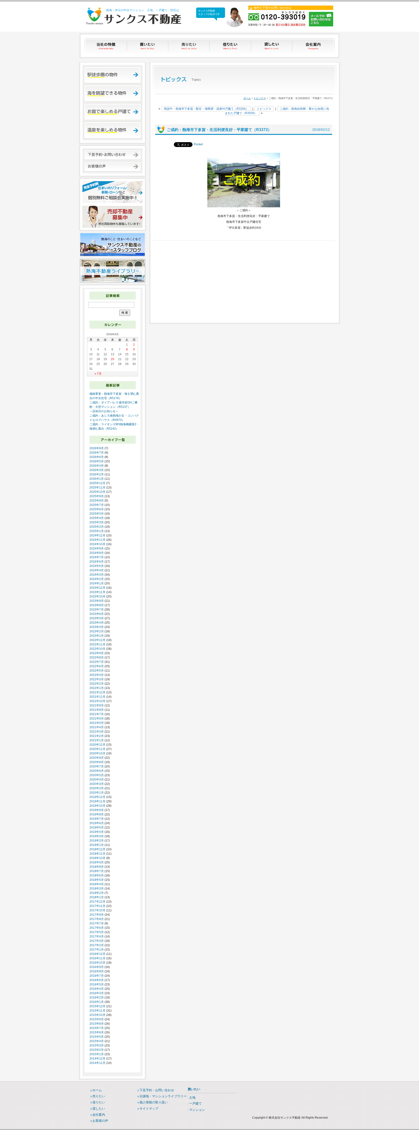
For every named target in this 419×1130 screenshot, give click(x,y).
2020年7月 (96, 766)
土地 (192, 1097)
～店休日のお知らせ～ (104, 411)
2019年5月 (96, 827)
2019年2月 (96, 840)
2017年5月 (96, 932)
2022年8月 (96, 657)
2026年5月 (96, 461)
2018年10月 (97, 858)
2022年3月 (96, 679)
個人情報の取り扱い (153, 1102)
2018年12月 (97, 849)
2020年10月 (97, 753)
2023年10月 (97, 596)
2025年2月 (96, 526)
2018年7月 (96, 871)
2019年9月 (96, 810)
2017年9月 (96, 914)
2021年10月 (97, 701)
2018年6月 (96, 875)
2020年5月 (96, 775)
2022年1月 (96, 688)
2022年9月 (96, 653)
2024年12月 (97, 535)
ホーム (247, 98)
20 (112, 359)
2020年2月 (96, 788)
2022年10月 (97, 648)
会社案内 (313, 46)
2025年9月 (96, 496)
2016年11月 (97, 958)
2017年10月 (97, 910)
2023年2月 (96, 631)
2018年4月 (96, 884)
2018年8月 (96, 866)
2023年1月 (96, 635)
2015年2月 (96, 1050)
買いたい (147, 46)
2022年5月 (96, 670)
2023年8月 (96, 605)
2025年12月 (97, 483)
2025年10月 (97, 492)
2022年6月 (96, 666)
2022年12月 (97, 640)
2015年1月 (96, 1054)
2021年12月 (97, 692)
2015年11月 (97, 1010)
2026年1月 (96, 478)
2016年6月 (96, 980)
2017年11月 (97, 906)
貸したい (272, 46)
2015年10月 (97, 1015)
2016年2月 (96, 997)
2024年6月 (96, 561)
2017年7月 (96, 923)
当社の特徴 (106, 46)
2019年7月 (96, 818)
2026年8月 (96, 448)
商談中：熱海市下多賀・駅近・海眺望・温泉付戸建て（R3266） (206, 108)
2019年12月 (97, 797)
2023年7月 (96, 609)
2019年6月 (96, 823)
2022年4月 (96, 675)
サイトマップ (148, 1108)
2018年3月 (96, 888)
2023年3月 (96, 627)
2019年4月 (96, 832)
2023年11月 (97, 592)
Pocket (198, 144)
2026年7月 (96, 452)
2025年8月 (96, 500)
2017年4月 (96, 936)
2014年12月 (97, 1058)
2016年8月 (96, 971)
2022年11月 (97, 644)
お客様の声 (100, 1120)
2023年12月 (97, 587)
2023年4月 (96, 622)
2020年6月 (96, 771)
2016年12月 (97, 954)
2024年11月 (97, 540)
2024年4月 (96, 570)
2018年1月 (96, 897)
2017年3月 (96, 941)
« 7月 (98, 373)
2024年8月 (96, 553)
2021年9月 (96, 705)
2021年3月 (96, 731)
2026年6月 (96, 457)
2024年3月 (96, 574)
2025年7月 (96, 505)
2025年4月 (96, 518)
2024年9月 (96, 548)
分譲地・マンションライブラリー (163, 1096)
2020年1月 (96, 792)
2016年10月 (97, 962)
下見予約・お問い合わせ (156, 1090)
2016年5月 (96, 984)
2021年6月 (96, 718)
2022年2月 (96, 683)
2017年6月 (96, 927)
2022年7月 (96, 662)
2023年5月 (96, 618)
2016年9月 (96, 967)
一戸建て (195, 1103)
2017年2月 (96, 945)
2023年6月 (96, 614)
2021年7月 (96, 714)
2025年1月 (96, 531)
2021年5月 (96, 723)
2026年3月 (96, 470)
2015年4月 (96, 1041)
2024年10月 (97, 544)
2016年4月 (96, 989)
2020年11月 (97, 749)
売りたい (189, 46)
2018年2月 (96, 893)
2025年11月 (97, 487)
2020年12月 (97, 744)
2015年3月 (96, 1045)
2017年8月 (96, 919)
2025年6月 (96, 509)
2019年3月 (96, 836)
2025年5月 (96, 513)
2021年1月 (96, 740)
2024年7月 (96, 557)
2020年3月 (96, 784)
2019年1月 (96, 845)
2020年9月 (96, 757)
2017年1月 (96, 949)
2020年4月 (96, 779)
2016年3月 (96, 993)
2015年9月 (96, 1019)
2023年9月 (96, 601)
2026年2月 (96, 474)
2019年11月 (97, 801)
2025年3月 (96, 522)
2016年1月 (96, 1002)
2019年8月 (96, 814)
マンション (197, 1110)
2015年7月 (96, 1028)
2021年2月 (96, 736)
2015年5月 (96, 1036)
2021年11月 (97, 696)
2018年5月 (96, 880)
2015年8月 (96, 1023)
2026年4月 (96, 465)
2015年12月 (97, 1006)
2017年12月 (97, 901)
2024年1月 (96, 583)
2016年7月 (96, 975)
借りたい (230, 46)
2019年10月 (97, 805)
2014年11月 (97, 1063)
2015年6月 (96, 1032)
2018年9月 (96, 862)
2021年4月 (96, 727)
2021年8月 (96, 710)
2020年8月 (96, 762)
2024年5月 (96, 566)
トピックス (260, 98)
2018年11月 (97, 853)
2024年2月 (96, 579)
